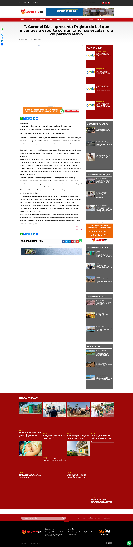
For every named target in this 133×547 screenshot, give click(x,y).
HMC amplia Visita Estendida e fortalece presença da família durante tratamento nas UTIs (76, 475)
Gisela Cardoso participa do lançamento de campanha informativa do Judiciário (103, 181)
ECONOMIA (80, 19)
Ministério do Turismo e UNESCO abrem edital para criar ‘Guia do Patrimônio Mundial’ (104, 378)
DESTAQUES (33, 19)
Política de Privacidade (81, 2)
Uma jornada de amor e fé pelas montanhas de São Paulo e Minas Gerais (104, 366)
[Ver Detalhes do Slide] (51, 110)
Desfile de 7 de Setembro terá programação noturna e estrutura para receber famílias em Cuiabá (101, 437)
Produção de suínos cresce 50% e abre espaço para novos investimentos (104, 303)
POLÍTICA (60, 19)
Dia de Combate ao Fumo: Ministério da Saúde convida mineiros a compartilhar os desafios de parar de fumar (103, 88)
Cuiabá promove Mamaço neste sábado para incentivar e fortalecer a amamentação (30, 475)
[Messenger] (1, 38)
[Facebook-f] (103, 3)
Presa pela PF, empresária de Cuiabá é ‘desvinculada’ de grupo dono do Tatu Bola (103, 157)
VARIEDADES (101, 19)
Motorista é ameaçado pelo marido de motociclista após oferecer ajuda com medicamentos (103, 131)
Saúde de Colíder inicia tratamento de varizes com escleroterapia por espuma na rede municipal (103, 195)
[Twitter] (1, 35)
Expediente (92, 2)
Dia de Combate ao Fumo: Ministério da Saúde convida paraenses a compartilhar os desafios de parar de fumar (103, 71)
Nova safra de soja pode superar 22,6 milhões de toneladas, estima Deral (102, 316)
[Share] (1, 44)
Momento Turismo (101, 350)
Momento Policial (101, 128)
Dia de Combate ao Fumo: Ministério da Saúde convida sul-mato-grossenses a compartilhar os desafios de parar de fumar (103, 106)
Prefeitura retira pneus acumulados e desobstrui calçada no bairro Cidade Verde (104, 266)
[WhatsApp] (1, 28)
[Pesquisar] (63, 518)
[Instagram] (106, 3)
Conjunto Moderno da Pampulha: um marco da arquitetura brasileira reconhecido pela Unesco (102, 353)
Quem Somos (69, 2)
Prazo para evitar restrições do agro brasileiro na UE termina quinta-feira (104, 329)
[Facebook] (1, 31)
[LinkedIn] (1, 41)
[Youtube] (109, 3)
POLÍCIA (43, 19)
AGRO (51, 19)
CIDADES (91, 19)
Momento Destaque (101, 178)
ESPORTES (70, 19)
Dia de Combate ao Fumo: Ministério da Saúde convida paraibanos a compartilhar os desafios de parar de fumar (103, 55)
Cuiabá (39, 39)
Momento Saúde (101, 52)
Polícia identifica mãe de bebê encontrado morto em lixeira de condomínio (104, 144)
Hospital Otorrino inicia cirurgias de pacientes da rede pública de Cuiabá (54, 459)
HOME (23, 19)
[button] (111, 19)
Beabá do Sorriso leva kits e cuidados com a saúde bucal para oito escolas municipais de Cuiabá (101, 501)
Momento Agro (100, 300)
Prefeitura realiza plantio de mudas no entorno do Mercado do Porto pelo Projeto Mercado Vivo (104, 280)
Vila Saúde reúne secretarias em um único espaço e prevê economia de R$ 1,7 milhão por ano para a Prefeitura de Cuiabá (104, 254)
